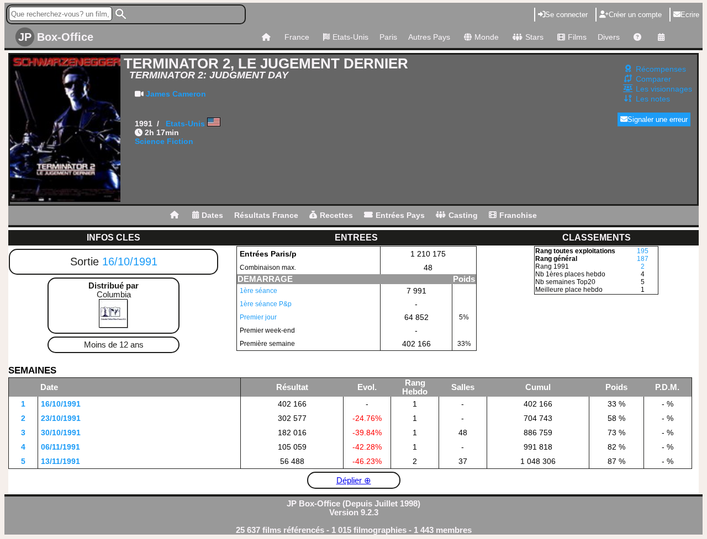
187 (642, 259)
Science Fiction (164, 141)
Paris (388, 37)
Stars (534, 37)
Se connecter (566, 14)
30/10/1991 (61, 432)
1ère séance (258, 291)
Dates (212, 215)
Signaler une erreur (657, 119)
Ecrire (689, 14)
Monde (486, 37)
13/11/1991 (60, 461)
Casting (463, 215)
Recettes (336, 215)
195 (642, 251)
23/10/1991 (61, 418)
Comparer (653, 78)
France (296, 37)
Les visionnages (664, 88)
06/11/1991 (60, 446)
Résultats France (266, 215)
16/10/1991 (129, 261)
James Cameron (176, 93)
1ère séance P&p (266, 304)
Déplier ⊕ (353, 480)
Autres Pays (429, 37)
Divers (609, 37)
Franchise (518, 215)
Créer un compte (635, 14)
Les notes (653, 98)
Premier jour (258, 317)
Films (577, 37)
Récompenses (661, 69)
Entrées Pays (400, 215)
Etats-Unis (350, 37)
